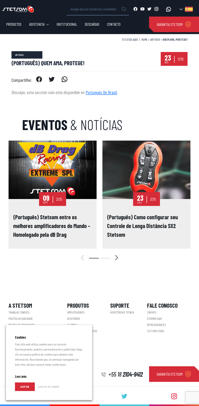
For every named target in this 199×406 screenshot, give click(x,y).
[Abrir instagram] (156, 9)
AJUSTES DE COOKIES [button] (48, 386)
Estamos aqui (154, 318)
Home (144, 39)
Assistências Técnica (122, 312)
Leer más (21, 376)
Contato (151, 312)
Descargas (92, 24)
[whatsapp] (64, 80)
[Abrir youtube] (142, 9)
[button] (94, 258)
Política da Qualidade (21, 318)
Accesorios (73, 318)
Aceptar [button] (24, 386)
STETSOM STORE (155, 331)
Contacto (113, 24)
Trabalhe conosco (19, 312)
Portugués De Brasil (101, 92)
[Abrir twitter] (149, 9)
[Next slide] (116, 258)
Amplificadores (76, 312)
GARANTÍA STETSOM (170, 24)
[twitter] (52, 80)
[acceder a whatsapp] (168, 9)
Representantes (156, 325)
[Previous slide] (82, 258)
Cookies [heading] (20, 337)
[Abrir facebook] (135, 9)
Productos (13, 24)
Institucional (67, 24)
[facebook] (39, 80)
